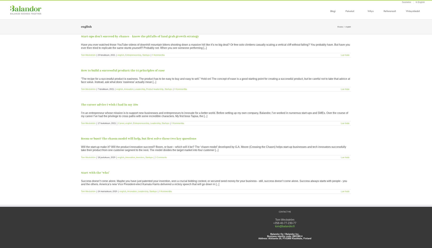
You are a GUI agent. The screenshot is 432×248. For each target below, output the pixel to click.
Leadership (140, 89)
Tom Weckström (88, 55)
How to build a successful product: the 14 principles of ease (123, 70)
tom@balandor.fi (285, 226)
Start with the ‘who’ (95, 173)
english (120, 55)
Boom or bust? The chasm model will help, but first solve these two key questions (138, 139)
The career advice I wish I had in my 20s (109, 105)
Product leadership (155, 89)
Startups (146, 55)
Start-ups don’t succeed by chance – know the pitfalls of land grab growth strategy (140, 36)
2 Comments (161, 157)
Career (121, 123)
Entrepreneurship (133, 55)
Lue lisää (345, 55)
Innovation (129, 89)
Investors (140, 157)
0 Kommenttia (158, 55)
